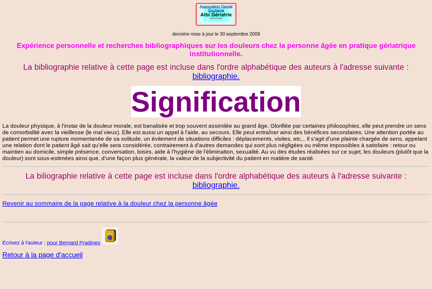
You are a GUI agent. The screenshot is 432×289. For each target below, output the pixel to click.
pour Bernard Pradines (73, 243)
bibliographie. (216, 76)
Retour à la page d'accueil (42, 255)
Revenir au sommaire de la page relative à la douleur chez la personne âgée (109, 203)
